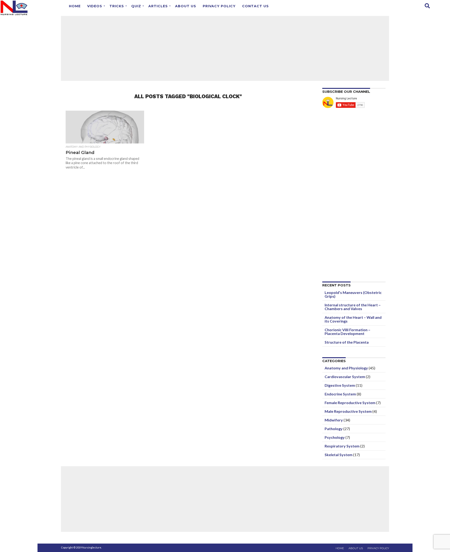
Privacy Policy (219, 6)
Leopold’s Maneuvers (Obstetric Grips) (353, 294)
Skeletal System (338, 454)
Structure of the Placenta (347, 342)
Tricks (116, 6)
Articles (158, 6)
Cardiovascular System (345, 376)
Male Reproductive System (348, 411)
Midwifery (334, 420)
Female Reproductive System (350, 402)
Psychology (335, 437)
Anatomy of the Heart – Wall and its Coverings (353, 319)
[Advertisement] (225, 48)
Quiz (136, 6)
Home (75, 6)
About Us (185, 6)
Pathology (334, 428)
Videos (94, 6)
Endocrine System (340, 394)
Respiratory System (342, 446)
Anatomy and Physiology (346, 368)
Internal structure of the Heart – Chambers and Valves (353, 307)
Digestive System (340, 385)
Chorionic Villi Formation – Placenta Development (347, 331)
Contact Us (255, 6)
